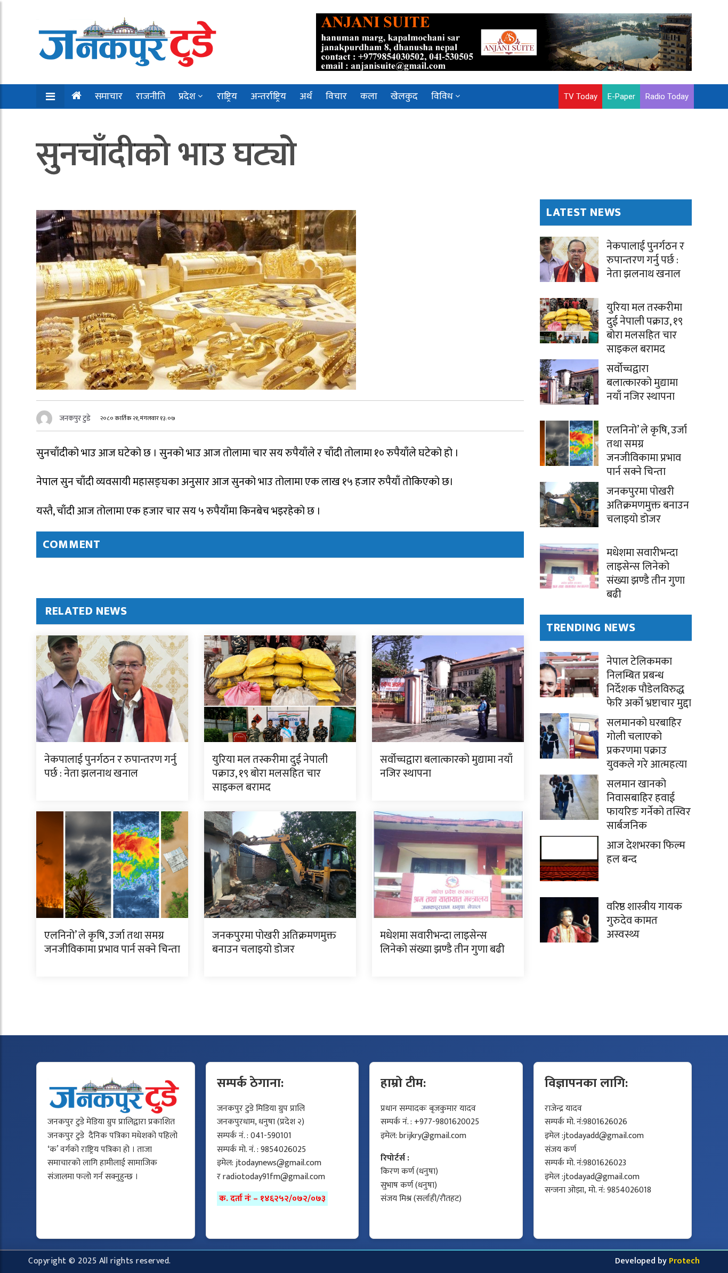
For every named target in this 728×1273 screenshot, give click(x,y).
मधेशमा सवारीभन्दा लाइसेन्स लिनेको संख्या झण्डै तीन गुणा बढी (442, 942)
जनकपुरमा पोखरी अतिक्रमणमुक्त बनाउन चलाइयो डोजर (274, 942)
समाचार (109, 96)
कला (368, 96)
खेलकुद (404, 96)
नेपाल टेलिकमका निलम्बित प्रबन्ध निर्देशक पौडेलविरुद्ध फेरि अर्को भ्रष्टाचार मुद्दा (648, 682)
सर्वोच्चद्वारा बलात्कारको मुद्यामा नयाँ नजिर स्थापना (446, 767)
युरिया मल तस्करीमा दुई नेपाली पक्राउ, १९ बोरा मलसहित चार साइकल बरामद (270, 773)
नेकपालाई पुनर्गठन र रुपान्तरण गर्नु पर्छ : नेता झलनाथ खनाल (110, 767)
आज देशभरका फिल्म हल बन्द (645, 852)
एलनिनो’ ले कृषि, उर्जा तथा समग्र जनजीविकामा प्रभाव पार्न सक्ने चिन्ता (112, 942)
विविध (442, 96)
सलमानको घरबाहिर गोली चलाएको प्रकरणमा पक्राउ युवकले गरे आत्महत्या (646, 744)
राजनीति (150, 96)
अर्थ (306, 96)
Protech (684, 1261)
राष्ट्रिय (227, 96)
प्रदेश (187, 96)
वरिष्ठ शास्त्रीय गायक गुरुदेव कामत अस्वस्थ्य (644, 921)
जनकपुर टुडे (75, 418)
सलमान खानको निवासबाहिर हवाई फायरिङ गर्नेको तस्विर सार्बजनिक (648, 805)
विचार (336, 96)
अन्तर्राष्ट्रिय (268, 96)
